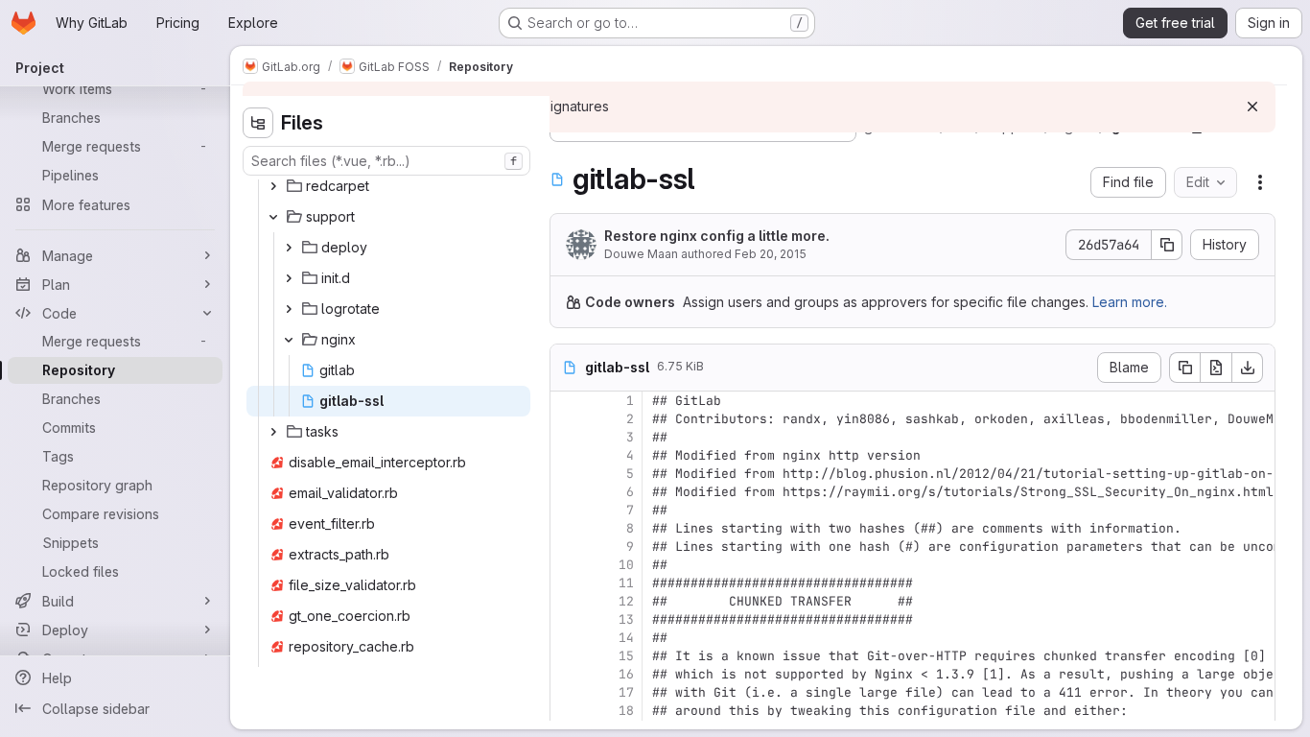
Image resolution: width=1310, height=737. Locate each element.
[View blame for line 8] (566, 528)
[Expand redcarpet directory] (273, 186)
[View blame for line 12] (566, 601)
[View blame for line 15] (566, 656)
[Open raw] (1216, 367)
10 (626, 565)
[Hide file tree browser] (258, 122)
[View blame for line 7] (566, 510)
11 (626, 583)
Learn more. (1129, 302)
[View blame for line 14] (566, 638)
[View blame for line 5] (566, 473)
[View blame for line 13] (566, 619)
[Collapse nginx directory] (288, 339)
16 (626, 674)
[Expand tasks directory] (273, 431)
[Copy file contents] (1184, 367)
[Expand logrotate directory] (288, 309)
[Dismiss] (1252, 106)
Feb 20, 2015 (771, 254)
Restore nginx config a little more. (717, 235)
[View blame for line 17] (566, 692)
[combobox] (386, 161)
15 (626, 656)
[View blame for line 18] (566, 710)
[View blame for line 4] (566, 455)
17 (626, 692)
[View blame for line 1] (566, 401)
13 (626, 619)
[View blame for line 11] (566, 583)
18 (626, 710)
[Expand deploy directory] (288, 247)
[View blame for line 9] (566, 546)
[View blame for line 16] (566, 674)
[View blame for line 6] (566, 492)
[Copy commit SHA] (1167, 244)
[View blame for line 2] (566, 419)
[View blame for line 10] (566, 565)
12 (626, 601)
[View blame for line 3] (566, 437)
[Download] (1247, 367)
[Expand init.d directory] (288, 278)
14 (626, 638)
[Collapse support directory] (273, 216)
